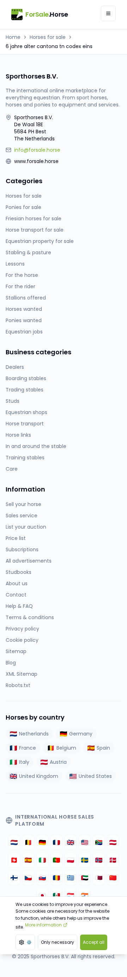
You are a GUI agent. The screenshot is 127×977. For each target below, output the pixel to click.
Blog (11, 662)
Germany (80, 733)
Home (13, 37)
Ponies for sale (23, 207)
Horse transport (25, 423)
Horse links (18, 434)
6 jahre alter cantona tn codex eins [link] (49, 46)
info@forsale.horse (37, 149)
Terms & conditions (30, 617)
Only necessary (57, 942)
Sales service (21, 515)
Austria (58, 762)
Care (12, 468)
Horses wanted (24, 309)
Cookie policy (22, 640)
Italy (24, 762)
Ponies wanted (24, 320)
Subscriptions (22, 549)
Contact (16, 594)
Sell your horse (23, 504)
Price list (16, 538)
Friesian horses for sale (33, 218)
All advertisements (29, 560)
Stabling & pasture (28, 252)
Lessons (15, 263)
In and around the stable (36, 446)
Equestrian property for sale (40, 241)
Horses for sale (48, 37)
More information (43, 925)
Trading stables (24, 389)
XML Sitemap (21, 673)
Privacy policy (22, 628)
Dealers (15, 367)
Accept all (93, 942)
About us (17, 583)
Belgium (66, 747)
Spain (103, 747)
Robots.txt (18, 685)
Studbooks (18, 572)
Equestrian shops (26, 412)
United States (95, 776)
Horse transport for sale (35, 229)
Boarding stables (26, 378)
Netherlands (34, 733)
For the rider (20, 286)
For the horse (22, 275)
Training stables (25, 457)
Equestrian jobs (24, 331)
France (27, 747)
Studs (12, 401)
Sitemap (16, 651)
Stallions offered (26, 297)
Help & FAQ (19, 606)
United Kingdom (38, 776)
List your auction (26, 526)
